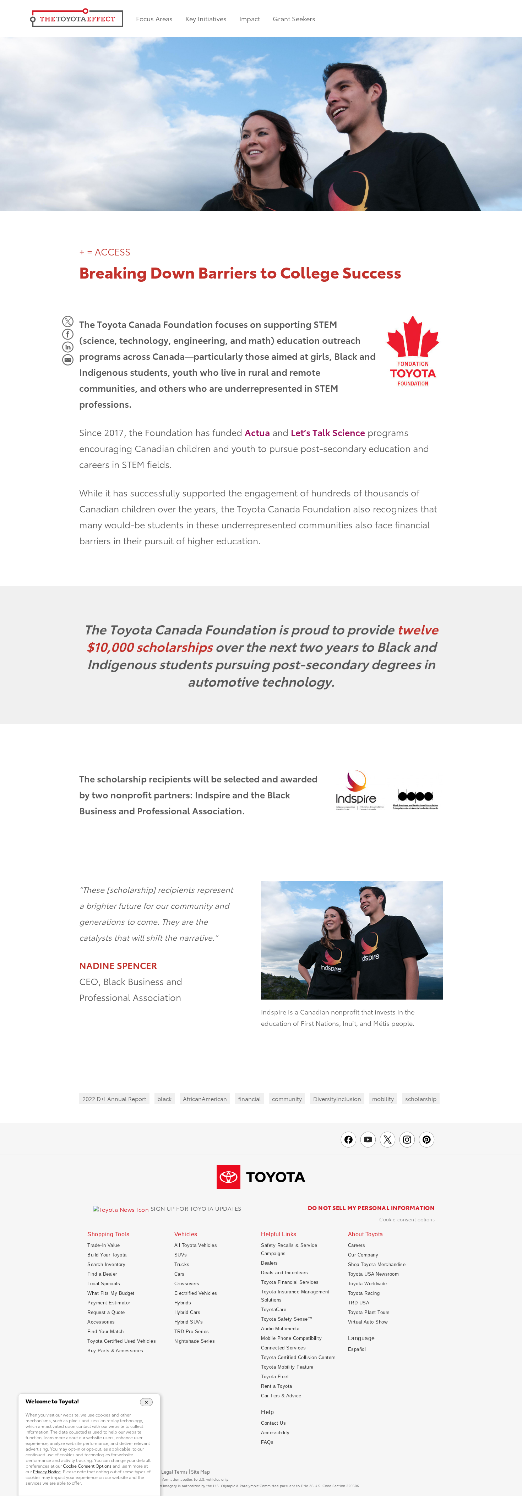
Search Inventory (106, 1264)
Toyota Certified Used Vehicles (121, 1341)
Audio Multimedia (280, 1328)
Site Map (200, 1471)
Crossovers (187, 1283)
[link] (167, 1208)
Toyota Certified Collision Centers (298, 1357)
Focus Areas (154, 18)
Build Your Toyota (107, 1255)
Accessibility (275, 1432)
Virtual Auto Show (368, 1322)
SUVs (180, 1255)
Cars (179, 1274)
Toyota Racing (364, 1293)
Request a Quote (106, 1312)
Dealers (269, 1263)
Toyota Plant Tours (369, 1312)
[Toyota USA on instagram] (407, 1140)
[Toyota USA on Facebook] (349, 1140)
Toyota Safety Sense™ (286, 1319)
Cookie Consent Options (407, 1219)
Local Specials (103, 1283)
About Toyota (365, 1234)
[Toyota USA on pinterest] (427, 1140)
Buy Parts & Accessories (115, 1350)
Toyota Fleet (275, 1376)
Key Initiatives (206, 18)
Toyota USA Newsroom (373, 1274)
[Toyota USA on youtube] (368, 1140)
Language (361, 1338)
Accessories (101, 1322)
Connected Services (283, 1348)
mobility (383, 1098)
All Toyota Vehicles (195, 1245)
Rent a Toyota (276, 1386)
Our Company (363, 1255)
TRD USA (359, 1302)
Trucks (182, 1264)
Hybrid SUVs (188, 1322)
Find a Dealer (102, 1274)
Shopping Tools (108, 1234)
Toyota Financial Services (290, 1282)
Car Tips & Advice (281, 1395)
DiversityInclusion (337, 1098)
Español (357, 1349)
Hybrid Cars (187, 1312)
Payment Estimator (108, 1302)
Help (267, 1412)
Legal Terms (174, 1471)
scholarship (420, 1098)
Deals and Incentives (284, 1272)
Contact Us (273, 1423)
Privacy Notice (47, 1471)
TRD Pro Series (191, 1331)
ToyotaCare (273, 1309)
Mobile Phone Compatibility (291, 1338)
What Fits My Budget (111, 1293)
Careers (356, 1245)
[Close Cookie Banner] (146, 1402)
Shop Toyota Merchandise (377, 1264)
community (287, 1098)
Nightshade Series (194, 1341)
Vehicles (185, 1234)
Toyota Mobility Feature (287, 1367)
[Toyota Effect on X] (388, 1140)
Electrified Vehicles (195, 1293)
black (164, 1098)
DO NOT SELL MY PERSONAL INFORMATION (371, 1207)
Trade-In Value (103, 1245)
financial (249, 1098)
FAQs (267, 1442)
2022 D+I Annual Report (114, 1098)
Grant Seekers (294, 18)
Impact (249, 18)
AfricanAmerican (205, 1098)
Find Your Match (105, 1331)
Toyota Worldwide (367, 1283)
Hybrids (182, 1302)
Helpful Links (279, 1234)
